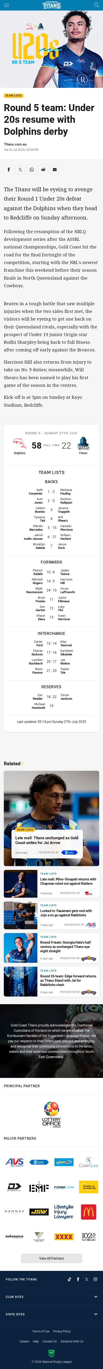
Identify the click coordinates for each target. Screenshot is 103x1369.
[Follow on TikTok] (69, 1279)
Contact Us (50, 1341)
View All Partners (51, 1258)
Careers (24, 1341)
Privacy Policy (62, 1331)
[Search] (96, 5)
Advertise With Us (72, 1341)
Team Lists (13, 95)
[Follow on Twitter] (87, 1279)
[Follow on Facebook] (78, 1279)
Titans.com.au (15, 144)
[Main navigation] (6, 5)
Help (36, 1341)
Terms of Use (40, 1331)
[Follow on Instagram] (95, 1279)
